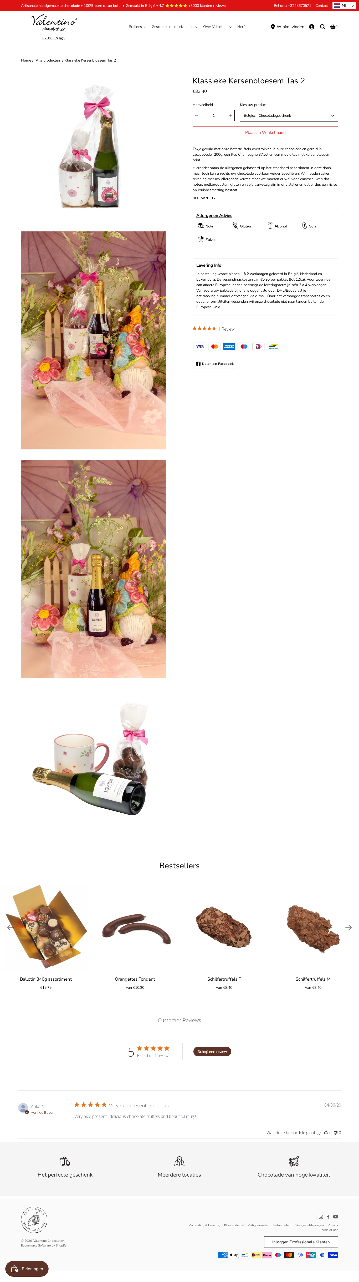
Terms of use (329, 1230)
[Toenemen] (231, 115)
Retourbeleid (282, 1225)
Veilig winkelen (258, 1225)
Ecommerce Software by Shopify (43, 1245)
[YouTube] (335, 1217)
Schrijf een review (212, 1051)
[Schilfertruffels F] (224, 927)
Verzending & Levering (204, 1225)
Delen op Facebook (218, 364)
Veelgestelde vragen (309, 1225)
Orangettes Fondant (135, 979)
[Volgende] (348, 927)
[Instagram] (321, 1217)
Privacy (333, 1225)
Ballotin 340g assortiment (46, 979)
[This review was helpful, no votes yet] (326, 1133)
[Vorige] (10, 927)
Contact (321, 5)
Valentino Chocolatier (48, 1241)
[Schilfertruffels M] (313, 927)
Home (26, 60)
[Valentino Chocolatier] (54, 27)
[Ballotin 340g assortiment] (46, 927)
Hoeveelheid (203, 104)
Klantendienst (234, 1225)
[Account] (311, 27)
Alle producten (48, 60)
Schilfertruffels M (313, 979)
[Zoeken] (323, 27)
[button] (344, 5)
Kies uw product (253, 104)
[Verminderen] (197, 115)
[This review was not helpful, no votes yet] (335, 1133)
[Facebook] (328, 1217)
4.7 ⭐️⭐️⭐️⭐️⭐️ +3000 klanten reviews (192, 5)
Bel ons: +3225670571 (292, 5)
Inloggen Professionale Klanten (301, 1242)
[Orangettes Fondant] (135, 927)
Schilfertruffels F (224, 979)
